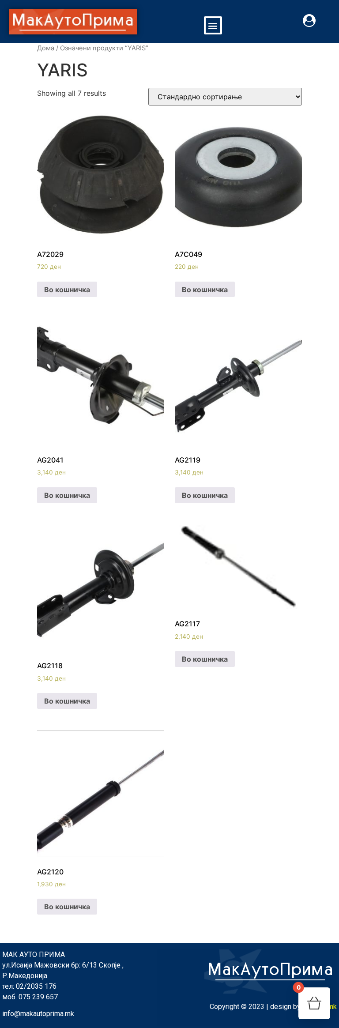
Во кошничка (67, 289)
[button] (213, 25)
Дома (45, 48)
